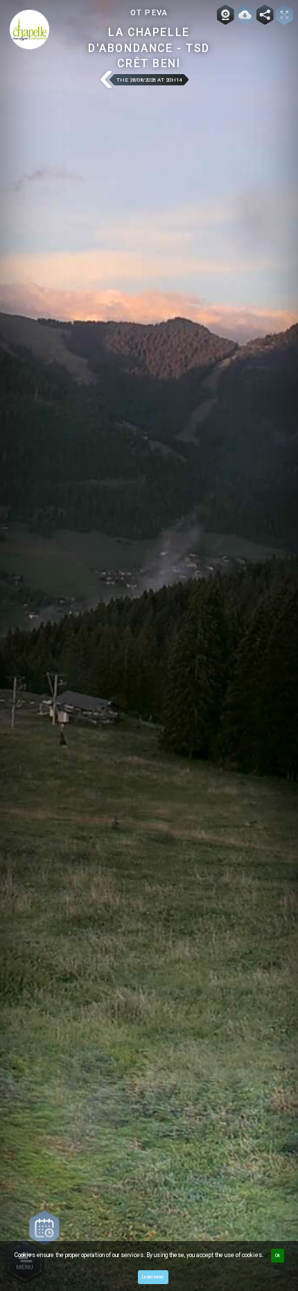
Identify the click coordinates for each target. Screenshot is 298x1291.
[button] (106, 80)
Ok (277, 1255)
